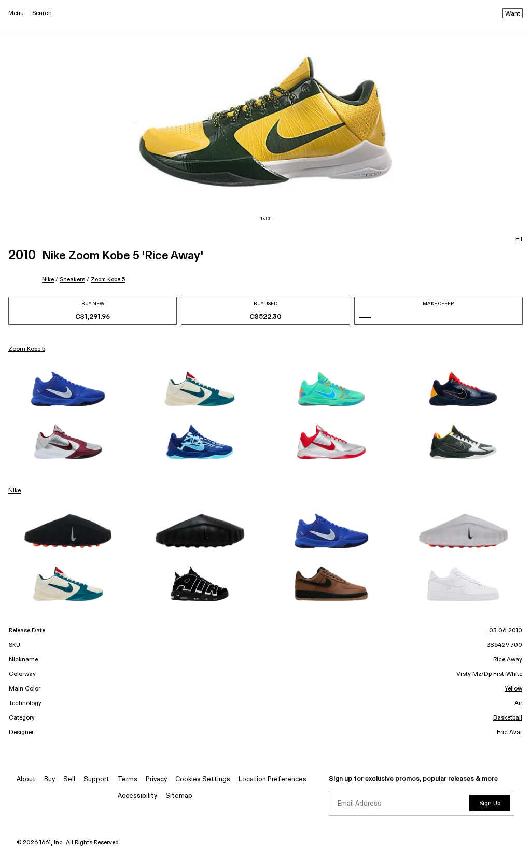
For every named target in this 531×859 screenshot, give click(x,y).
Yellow (513, 689)
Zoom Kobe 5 (108, 280)
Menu (16, 13)
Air (518, 703)
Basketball (507, 718)
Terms (127, 779)
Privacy (156, 779)
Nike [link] (14, 491)
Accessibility (137, 796)
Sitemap (178, 796)
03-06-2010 (505, 631)
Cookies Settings (202, 779)
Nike (48, 280)
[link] (68, 389)
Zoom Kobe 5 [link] (26, 349)
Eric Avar (509, 732)
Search (42, 13)
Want (512, 14)
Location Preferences (272, 779)
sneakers (72, 280)
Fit (519, 239)
